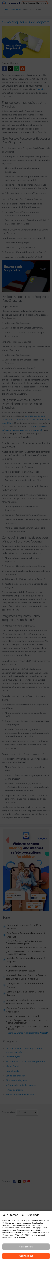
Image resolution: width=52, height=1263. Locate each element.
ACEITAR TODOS (26, 1256)
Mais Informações (26, 1247)
